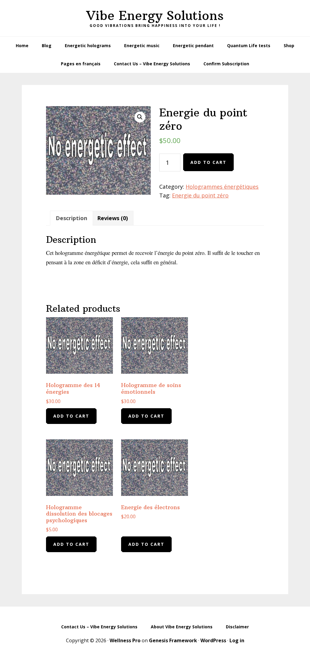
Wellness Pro (125, 640)
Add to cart (208, 162)
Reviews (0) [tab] (112, 218)
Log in (236, 640)
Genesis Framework (173, 640)
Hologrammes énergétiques (222, 186)
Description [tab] (71, 218)
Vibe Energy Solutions (155, 15)
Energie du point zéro (200, 195)
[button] (139, 117)
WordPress (213, 640)
